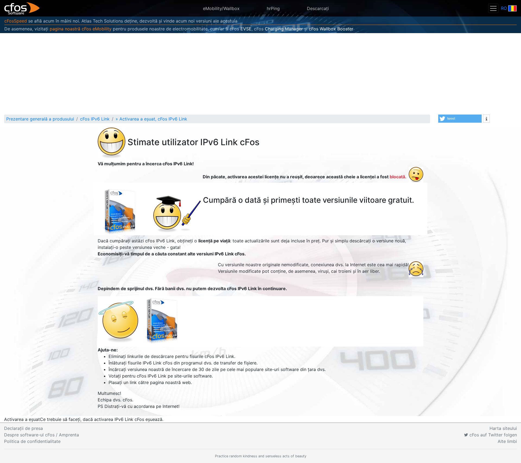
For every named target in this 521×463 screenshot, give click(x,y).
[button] (460, 119)
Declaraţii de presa (23, 428)
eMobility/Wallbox (221, 8)
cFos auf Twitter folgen (492, 434)
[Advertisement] (260, 74)
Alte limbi (507, 441)
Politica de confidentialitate (32, 441)
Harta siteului (503, 428)
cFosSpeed (15, 21)
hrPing (273, 8)
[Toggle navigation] (493, 8)
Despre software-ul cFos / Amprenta (41, 434)
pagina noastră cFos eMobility (81, 28)
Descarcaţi (318, 8)
